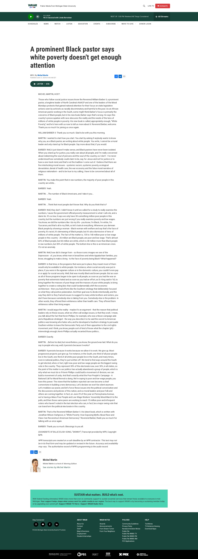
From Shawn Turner (107, 529)
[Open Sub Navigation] (40, 23)
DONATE (164, 6)
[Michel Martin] (35, 465)
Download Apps (150, 529)
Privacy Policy (127, 526)
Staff (79, 529)
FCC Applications (128, 541)
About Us (80, 524)
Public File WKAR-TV (129, 534)
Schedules (33, 24)
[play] (31, 16)
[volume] (38, 16)
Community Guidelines (130, 524)
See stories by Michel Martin (56, 467)
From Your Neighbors (107, 531)
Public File (125, 531)
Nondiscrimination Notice (131, 529)
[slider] (41, 16)
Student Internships (84, 536)
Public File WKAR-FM (129, 536)
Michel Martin (42, 75)
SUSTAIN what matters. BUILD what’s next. (99, 494)
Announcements (106, 526)
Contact (80, 526)
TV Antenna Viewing (152, 526)
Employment (81, 534)
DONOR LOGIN (145, 24)
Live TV (151, 6)
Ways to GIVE (127, 24)
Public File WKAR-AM (129, 539)
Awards (102, 524)
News (46, 24)
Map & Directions (83, 531)
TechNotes (149, 524)
